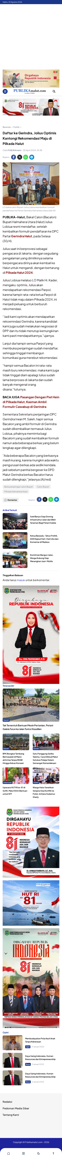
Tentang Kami (11, 1114)
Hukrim (36, 782)
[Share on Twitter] (19, 157)
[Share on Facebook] (13, 157)
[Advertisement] (31, 37)
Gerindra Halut (21, 236)
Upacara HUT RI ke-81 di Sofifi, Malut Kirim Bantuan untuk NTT (15, 790)
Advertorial (7, 782)
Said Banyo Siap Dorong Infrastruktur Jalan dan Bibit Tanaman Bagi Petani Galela (43, 519)
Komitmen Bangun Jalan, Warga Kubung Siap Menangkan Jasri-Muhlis (41, 558)
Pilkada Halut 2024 (19, 272)
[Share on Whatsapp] (25, 157)
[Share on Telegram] (31, 157)
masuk (21, 580)
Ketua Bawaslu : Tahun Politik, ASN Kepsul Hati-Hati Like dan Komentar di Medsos (44, 539)
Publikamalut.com (33, 1142)
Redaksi (7, 1101)
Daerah (6, 720)
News (28, 1064)
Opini (28, 1047)
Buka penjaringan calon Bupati (18, 487)
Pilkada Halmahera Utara (15, 491)
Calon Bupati (43, 487)
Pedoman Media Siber (16, 1108)
